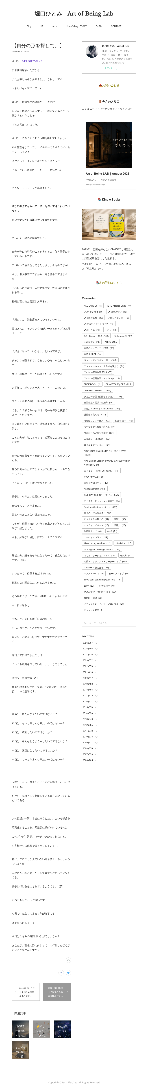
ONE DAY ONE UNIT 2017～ (101, 494)
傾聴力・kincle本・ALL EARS (102, 408)
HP (41, 26)
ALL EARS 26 (93, 305)
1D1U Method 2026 (119, 305)
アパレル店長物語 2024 (98, 372)
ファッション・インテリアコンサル (104, 603)
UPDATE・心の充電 (96, 567)
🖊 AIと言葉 (92, 329)
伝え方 (126, 555)
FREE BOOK (92, 384)
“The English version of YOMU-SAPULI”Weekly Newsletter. (107, 462)
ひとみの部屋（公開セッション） (103, 396)
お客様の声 (107, 585)
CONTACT (116, 26)
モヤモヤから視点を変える (99, 426)
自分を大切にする (96, 482)
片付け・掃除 (93, 597)
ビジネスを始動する (96, 519)
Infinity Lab (124, 543)
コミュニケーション (97, 444)
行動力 (120, 519)
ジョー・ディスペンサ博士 (100, 360)
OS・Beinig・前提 (96, 335)
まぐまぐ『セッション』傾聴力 (102, 500)
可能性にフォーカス (97, 420)
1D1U (111, 329)
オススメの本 (94, 573)
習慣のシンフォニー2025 (99, 347)
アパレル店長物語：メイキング (102, 378)
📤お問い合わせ (109, 85)
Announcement (95, 488)
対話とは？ (124, 420)
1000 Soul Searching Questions (102, 579)
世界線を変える (95, 414)
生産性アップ (93, 531)
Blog (29, 26)
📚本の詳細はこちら (109, 282)
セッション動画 (93, 609)
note (55, 26)
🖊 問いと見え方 (118, 317)
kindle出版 (92, 341)
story (89, 585)
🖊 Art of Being (93, 311)
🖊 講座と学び (117, 311)
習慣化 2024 (92, 353)
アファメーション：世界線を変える (104, 366)
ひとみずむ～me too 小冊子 (100, 591)
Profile (99, 26)
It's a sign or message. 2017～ (102, 549)
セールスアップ (119, 573)
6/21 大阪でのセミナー (35, 61)
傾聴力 (120, 525)
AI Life (111, 341)
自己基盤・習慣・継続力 (98, 402)
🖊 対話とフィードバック (99, 323)
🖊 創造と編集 (93, 317)
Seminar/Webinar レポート (100, 506)
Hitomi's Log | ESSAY (76, 26)
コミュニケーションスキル (99, 555)
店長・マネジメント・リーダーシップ (105, 561)
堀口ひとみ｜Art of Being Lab (74, 13)
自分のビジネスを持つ (97, 512)
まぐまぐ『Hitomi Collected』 (101, 470)
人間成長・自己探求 (97, 438)
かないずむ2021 (94, 476)
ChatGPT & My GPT (119, 384)
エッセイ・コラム (96, 537)
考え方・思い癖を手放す (99, 432)
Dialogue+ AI (123, 335)
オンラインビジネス (96, 525)
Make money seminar (97, 543)
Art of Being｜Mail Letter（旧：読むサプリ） (105, 452)
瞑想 (112, 531)
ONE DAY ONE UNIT (97, 390)
